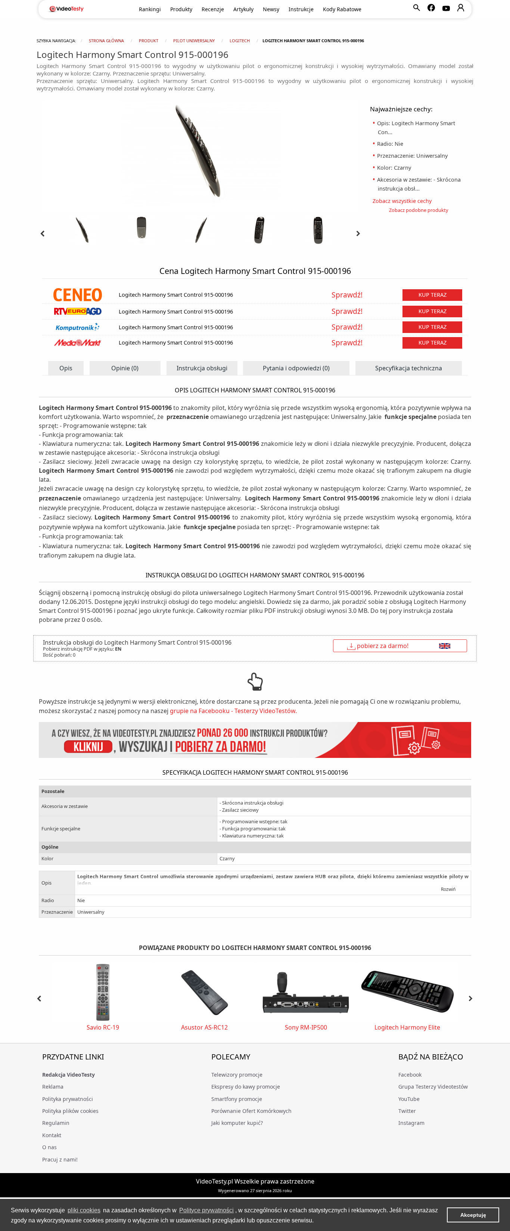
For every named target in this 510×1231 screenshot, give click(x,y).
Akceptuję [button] (473, 1215)
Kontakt (51, 1135)
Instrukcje (301, 9)
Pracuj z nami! (60, 1159)
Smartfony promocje (236, 1098)
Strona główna (106, 40)
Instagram (411, 1122)
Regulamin (55, 1122)
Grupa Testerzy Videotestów (433, 1086)
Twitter (407, 1110)
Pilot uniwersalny (194, 40)
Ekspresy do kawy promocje (245, 1086)
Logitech (240, 40)
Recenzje (213, 9)
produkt (148, 40)
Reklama (52, 1086)
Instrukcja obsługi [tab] (202, 368)
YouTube (409, 1098)
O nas (49, 1147)
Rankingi (150, 9)
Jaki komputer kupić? (237, 1122)
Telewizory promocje (236, 1074)
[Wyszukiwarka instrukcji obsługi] (255, 740)
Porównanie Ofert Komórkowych (251, 1110)
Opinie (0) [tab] (125, 368)
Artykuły (243, 9)
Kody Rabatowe (342, 9)
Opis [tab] (65, 368)
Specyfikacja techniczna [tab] (408, 368)
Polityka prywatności (67, 1098)
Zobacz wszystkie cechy (405, 200)
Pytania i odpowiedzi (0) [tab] (296, 368)
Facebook (410, 1074)
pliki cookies (84, 1210)
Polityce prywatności (206, 1210)
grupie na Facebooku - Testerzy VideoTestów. (233, 711)
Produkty (181, 9)
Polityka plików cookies (70, 1110)
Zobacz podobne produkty (418, 210)
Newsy (271, 9)
